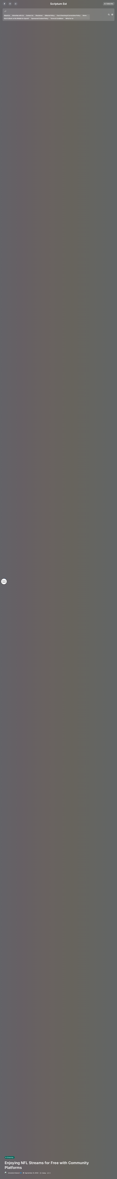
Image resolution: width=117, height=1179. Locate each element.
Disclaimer (39, 15)
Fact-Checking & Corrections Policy (68, 15)
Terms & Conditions (57, 18)
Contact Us (29, 15)
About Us (7, 15)
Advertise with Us (18, 15)
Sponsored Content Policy (39, 18)
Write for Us (69, 18)
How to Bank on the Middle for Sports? (16, 18)
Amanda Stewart (14, 1173)
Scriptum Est (58, 3)
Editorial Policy (50, 15)
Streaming (10, 1157)
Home (85, 15)
